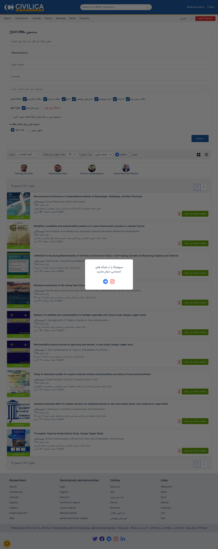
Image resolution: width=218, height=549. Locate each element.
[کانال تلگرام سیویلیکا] (105, 281)
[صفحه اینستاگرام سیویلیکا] (112, 281)
